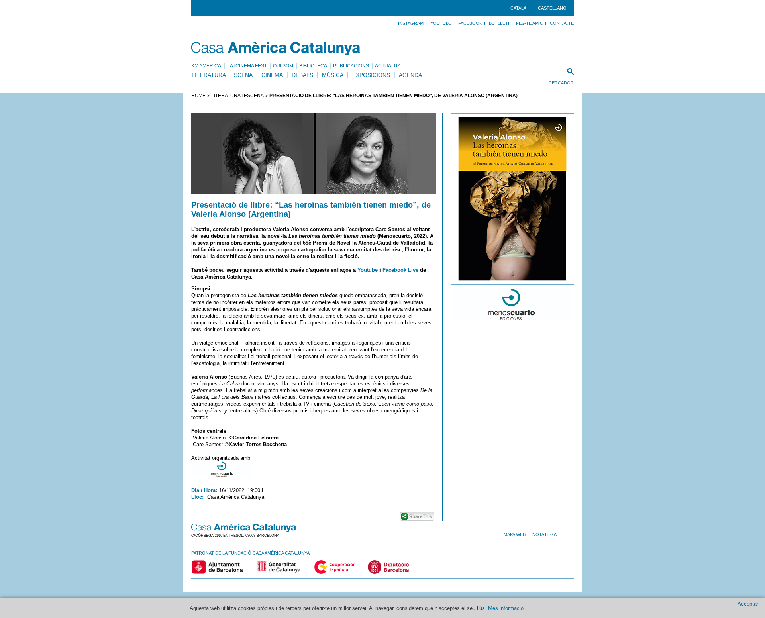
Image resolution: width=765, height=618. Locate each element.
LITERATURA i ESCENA (237, 95)
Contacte (562, 23)
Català (518, 8)
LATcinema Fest (247, 66)
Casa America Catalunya (276, 48)
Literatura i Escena (222, 75)
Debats (302, 75)
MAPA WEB (515, 534)
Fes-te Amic (529, 23)
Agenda (410, 75)
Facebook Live (400, 270)
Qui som (283, 66)
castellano (552, 8)
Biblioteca (313, 66)
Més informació (506, 608)
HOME (198, 95)
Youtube (367, 270)
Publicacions (351, 66)
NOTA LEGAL (545, 534)
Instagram (411, 23)
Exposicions (371, 75)
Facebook (470, 23)
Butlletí (499, 23)
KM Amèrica (206, 66)
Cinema (272, 75)
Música (332, 75)
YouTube (440, 23)
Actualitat (389, 66)
